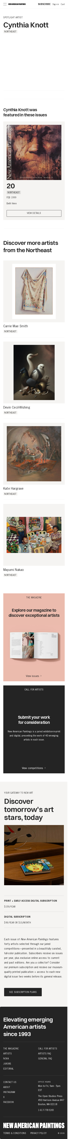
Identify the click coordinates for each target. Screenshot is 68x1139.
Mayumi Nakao (13, 570)
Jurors (7, 1063)
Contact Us (10, 1082)
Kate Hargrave (13, 488)
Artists (7, 1053)
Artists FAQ (44, 1053)
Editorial (8, 1069)
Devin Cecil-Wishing (16, 407)
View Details (34, 213)
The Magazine (11, 1048)
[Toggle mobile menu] (5, 4)
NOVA (6, 1058)
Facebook (8, 1102)
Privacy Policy (38, 1133)
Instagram (9, 1092)
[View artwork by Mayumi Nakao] (34, 535)
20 (11, 185)
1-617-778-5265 (46, 1110)
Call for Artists (47, 1048)
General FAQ (45, 1058)
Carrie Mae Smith (15, 326)
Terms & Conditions (14, 1133)
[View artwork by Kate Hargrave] (34, 454)
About (6, 1087)
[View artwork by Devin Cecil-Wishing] (34, 372)
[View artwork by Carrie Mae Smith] (34, 291)
